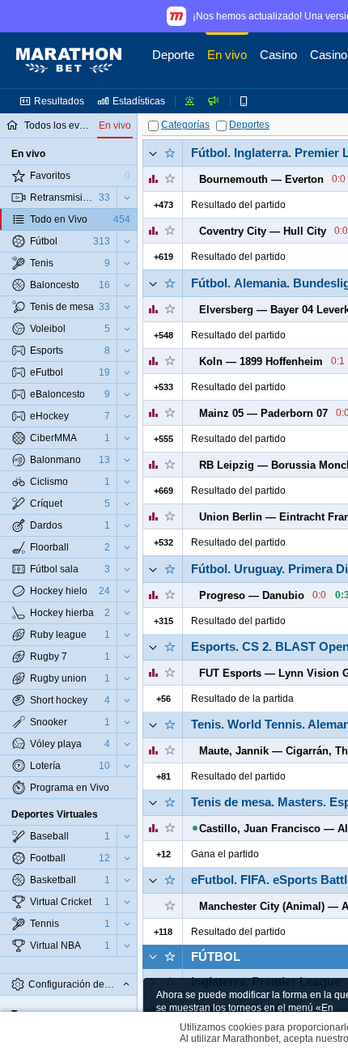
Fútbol (215, 956)
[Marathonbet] (68, 60)
